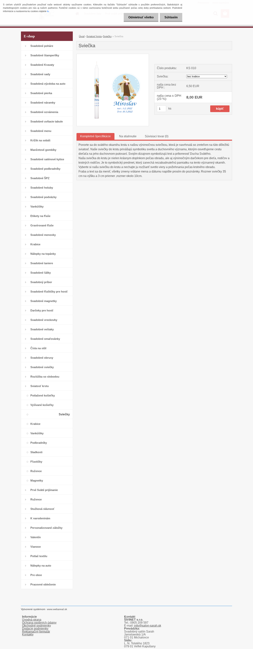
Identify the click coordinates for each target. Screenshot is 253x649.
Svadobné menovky (43, 234)
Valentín (35, 537)
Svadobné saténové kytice (47, 159)
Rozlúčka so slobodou (44, 376)
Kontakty (28, 634)
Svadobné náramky (42, 102)
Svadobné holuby (41, 187)
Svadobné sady (40, 74)
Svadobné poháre (41, 45)
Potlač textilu (38, 556)
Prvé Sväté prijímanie (44, 490)
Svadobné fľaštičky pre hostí (48, 291)
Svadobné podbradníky (45, 168)
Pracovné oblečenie (43, 584)
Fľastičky (36, 461)
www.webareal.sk (57, 609)
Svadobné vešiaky (42, 329)
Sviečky (64, 414)
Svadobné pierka (41, 93)
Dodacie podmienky (35, 628)
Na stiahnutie (128, 136)
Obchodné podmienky (36, 625)
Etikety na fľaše (40, 216)
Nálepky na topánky (43, 253)
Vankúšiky (37, 206)
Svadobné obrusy (41, 357)
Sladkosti (36, 452)
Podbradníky (38, 442)
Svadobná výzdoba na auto (47, 83)
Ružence (36, 471)
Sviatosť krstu (39, 386)
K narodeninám (40, 518)
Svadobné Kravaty (42, 64)
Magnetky (36, 480)
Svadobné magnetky (43, 301)
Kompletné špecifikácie (95, 136)
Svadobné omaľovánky (45, 338)
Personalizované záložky (46, 527)
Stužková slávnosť (42, 508)
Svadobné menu (40, 130)
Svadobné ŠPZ (39, 178)
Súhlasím (171, 17)
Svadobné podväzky (43, 197)
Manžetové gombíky (43, 149)
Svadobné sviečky (42, 367)
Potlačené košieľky (42, 395)
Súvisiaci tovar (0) (156, 136)
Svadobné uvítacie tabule (46, 121)
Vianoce (35, 546)
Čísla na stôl (38, 348)
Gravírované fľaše (42, 225)
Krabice (35, 244)
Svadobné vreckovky (43, 319)
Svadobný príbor (41, 282)
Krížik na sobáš (40, 140)
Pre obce (36, 575)
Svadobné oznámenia (44, 112)
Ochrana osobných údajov (39, 622)
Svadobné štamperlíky (44, 55)
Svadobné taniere (41, 263)
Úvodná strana (31, 619)
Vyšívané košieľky (42, 404)
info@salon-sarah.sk (147, 625)
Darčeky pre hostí (41, 310)
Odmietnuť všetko (141, 17)
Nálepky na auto (40, 565)
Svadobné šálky (40, 272)
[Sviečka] (113, 55)
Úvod (81, 36)
